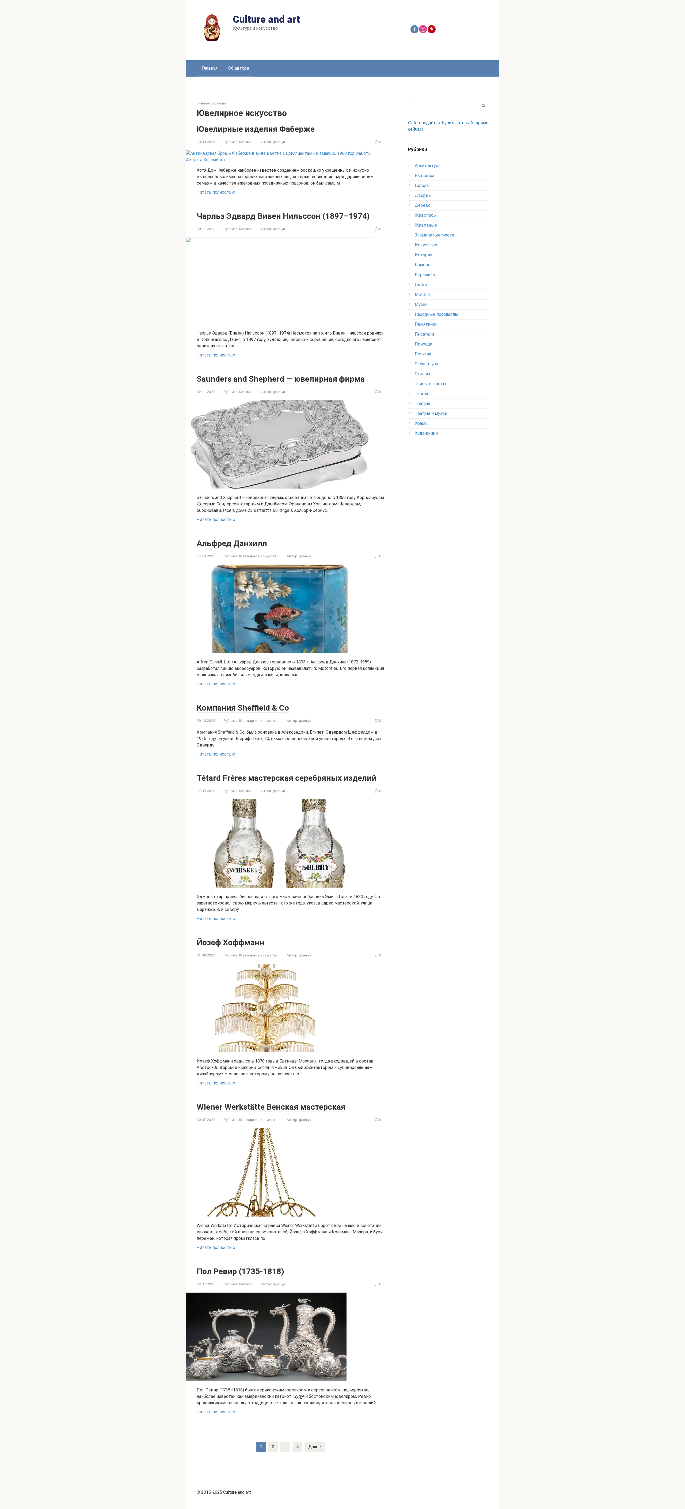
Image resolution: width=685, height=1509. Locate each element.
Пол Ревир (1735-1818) (240, 1271)
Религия (423, 353)
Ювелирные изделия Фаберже (256, 129)
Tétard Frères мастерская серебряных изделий (286, 778)
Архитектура (427, 165)
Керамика (425, 274)
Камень (422, 264)
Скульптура (426, 363)
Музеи (421, 304)
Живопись (425, 215)
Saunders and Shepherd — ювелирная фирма (281, 379)
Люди (421, 284)
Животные (426, 225)
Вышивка (424, 175)
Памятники (426, 324)
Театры (422, 403)
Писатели (424, 334)
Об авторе (238, 68)
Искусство (426, 244)
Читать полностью (216, 192)
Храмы (422, 423)
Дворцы (423, 195)
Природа (423, 344)
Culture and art (266, 19)
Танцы (421, 393)
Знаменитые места (434, 235)
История (423, 254)
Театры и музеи (431, 413)
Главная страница (211, 103)
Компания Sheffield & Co (243, 707)
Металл (245, 142)
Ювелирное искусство (259, 556)
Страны (422, 373)
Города (422, 185)
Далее (314, 1446)
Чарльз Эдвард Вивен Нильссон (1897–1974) (283, 216)
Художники (426, 433)
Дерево (423, 205)
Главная (210, 68)
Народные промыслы (436, 314)
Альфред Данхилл (232, 543)
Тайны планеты (430, 383)
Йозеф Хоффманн (230, 942)
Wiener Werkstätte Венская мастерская (271, 1107)
